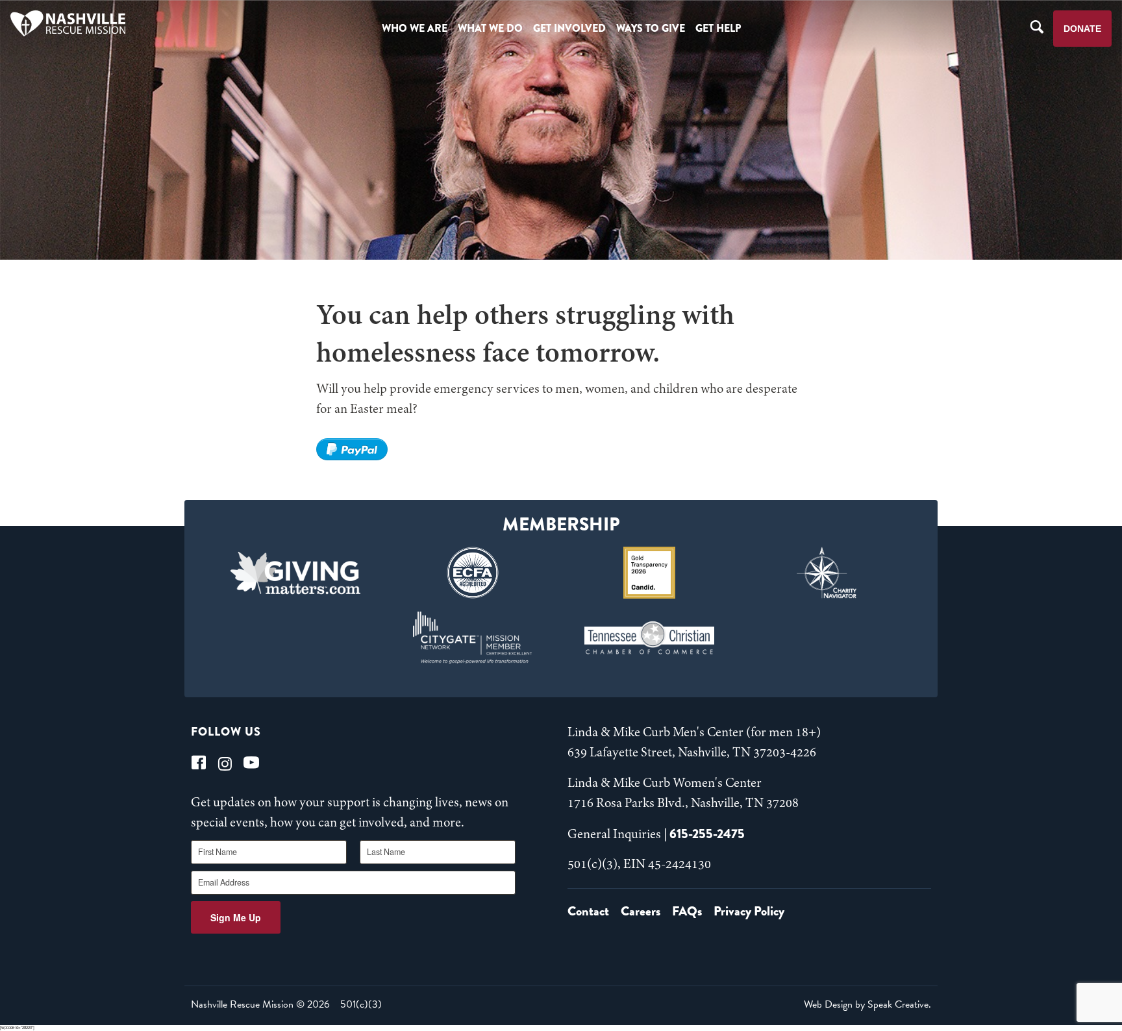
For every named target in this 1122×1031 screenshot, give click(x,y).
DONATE (1082, 28)
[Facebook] (198, 762)
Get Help (718, 28)
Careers (640, 911)
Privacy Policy (749, 911)
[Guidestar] (650, 572)
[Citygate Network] (472, 637)
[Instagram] (225, 762)
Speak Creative (898, 1004)
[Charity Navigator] (827, 572)
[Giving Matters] (296, 572)
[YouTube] (251, 762)
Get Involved (569, 28)
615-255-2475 (707, 834)
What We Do (490, 28)
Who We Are (414, 28)
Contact (588, 911)
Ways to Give (650, 28)
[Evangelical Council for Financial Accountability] (472, 572)
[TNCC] (650, 637)
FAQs (687, 911)
